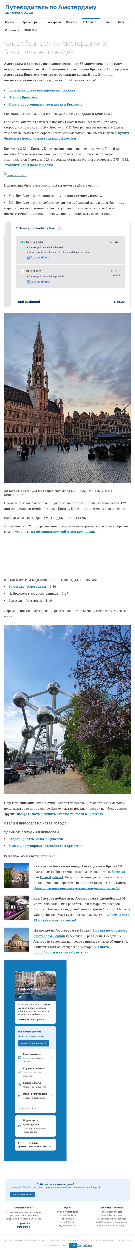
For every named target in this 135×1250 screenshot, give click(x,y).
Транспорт (29, 22)
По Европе (89, 22)
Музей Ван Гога (67, 1215)
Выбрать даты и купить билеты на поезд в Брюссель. (60, 814)
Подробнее (84, 1245)
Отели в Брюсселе (23, 97)
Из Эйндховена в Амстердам (111, 1222)
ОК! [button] (73, 1245)
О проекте (12, 30)
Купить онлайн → (22, 1194)
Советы (71, 22)
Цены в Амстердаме (111, 1215)
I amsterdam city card (29, 1031)
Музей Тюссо (68, 1222)
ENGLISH (30, 30)
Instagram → (37, 1019)
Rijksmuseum (67, 1219)
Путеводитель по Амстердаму (50, 7)
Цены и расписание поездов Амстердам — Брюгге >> (76, 888)
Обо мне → (23, 1019)
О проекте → (23, 1223)
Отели (109, 22)
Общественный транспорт (111, 1226)
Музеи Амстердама (67, 1212)
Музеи (9, 22)
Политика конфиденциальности (40, 1145)
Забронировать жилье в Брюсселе (36, 839)
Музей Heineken (67, 1226)
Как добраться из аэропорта (111, 1219)
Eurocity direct (51, 877)
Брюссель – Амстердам (27, 586)
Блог (121, 22)
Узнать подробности (32, 1043)
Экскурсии (53, 22)
